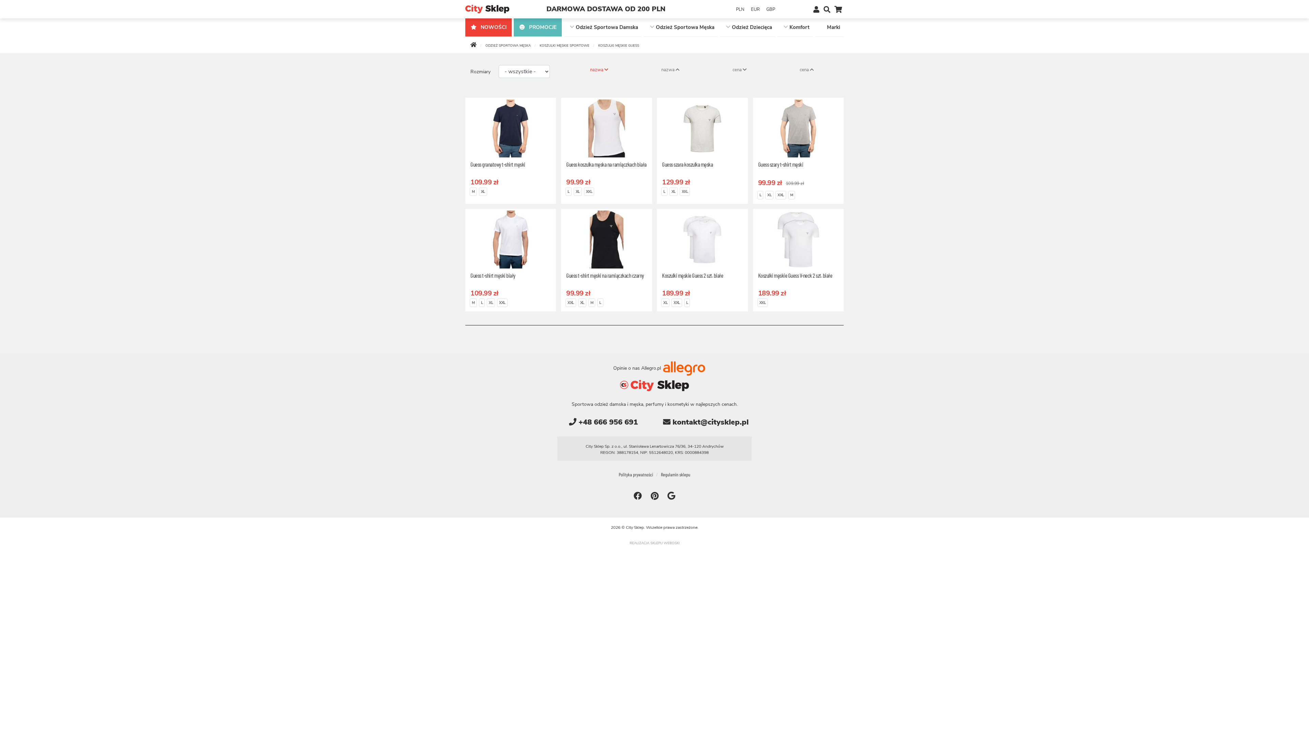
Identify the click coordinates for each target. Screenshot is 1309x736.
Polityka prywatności (636, 474)
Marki (833, 27)
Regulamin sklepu (675, 474)
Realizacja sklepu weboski (655, 543)
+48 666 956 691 (607, 422)
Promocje (542, 27)
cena (738, 70)
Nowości (493, 27)
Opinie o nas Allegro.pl (637, 368)
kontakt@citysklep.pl (710, 422)
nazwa (597, 70)
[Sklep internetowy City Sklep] (487, 8)
